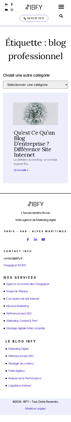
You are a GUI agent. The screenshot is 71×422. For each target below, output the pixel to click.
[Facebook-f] (12, 4)
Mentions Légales (35, 408)
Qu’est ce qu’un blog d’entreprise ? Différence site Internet (34, 143)
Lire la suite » (21, 170)
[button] (61, 6)
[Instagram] (12, 10)
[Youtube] (6, 10)
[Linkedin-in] (6, 4)
